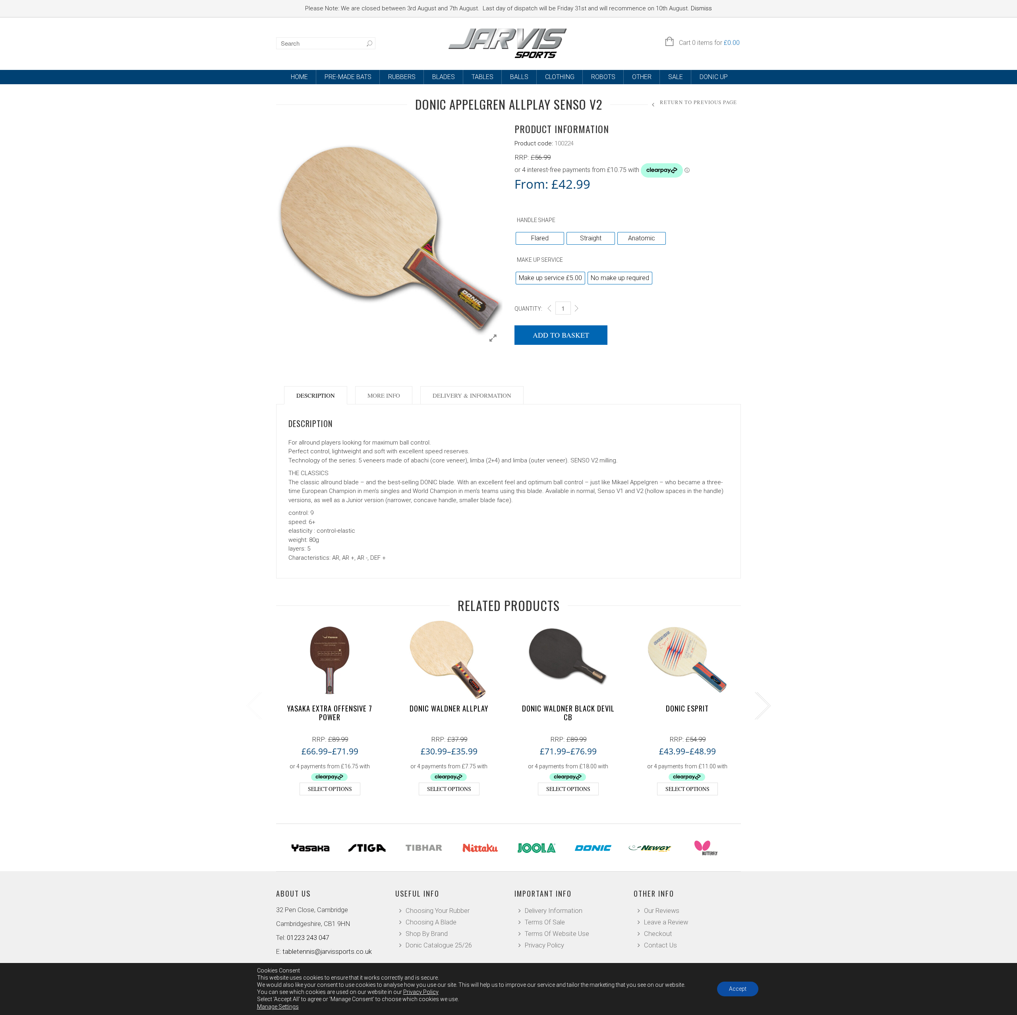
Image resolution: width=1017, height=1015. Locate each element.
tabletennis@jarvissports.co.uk (327, 951)
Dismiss (701, 8)
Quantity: (528, 308)
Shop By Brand (427, 934)
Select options (330, 789)
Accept (737, 989)
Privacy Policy (544, 945)
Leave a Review (666, 922)
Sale (675, 77)
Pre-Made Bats (348, 77)
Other (642, 77)
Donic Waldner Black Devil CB (568, 712)
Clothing (559, 77)
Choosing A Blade (431, 922)
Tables (482, 77)
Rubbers (402, 77)
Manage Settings (278, 1006)
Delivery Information (553, 910)
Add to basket (561, 335)
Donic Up (714, 77)
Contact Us (660, 945)
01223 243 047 (308, 938)
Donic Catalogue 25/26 (439, 945)
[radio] (540, 238)
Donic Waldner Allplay (449, 708)
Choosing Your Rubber (438, 910)
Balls (519, 77)
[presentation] (253, 706)
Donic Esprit (687, 708)
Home (299, 77)
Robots (603, 77)
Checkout (658, 934)
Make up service (540, 260)
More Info (383, 395)
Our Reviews (661, 910)
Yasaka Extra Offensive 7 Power (329, 712)
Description (315, 395)
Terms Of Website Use (557, 934)
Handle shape (536, 220)
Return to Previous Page (698, 102)
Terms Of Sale (545, 922)
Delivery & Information (472, 395)
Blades (443, 77)
